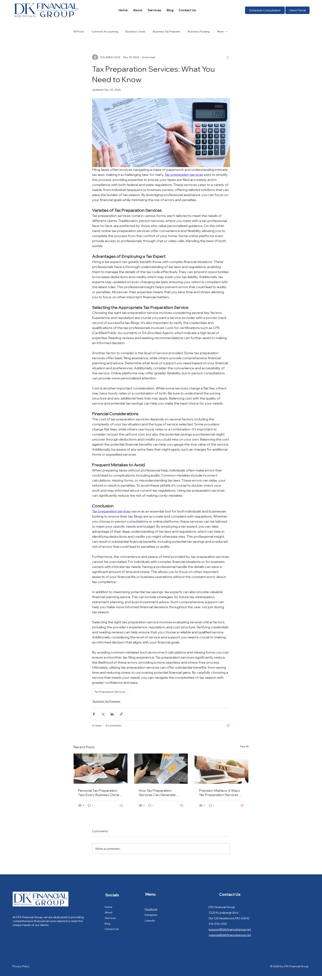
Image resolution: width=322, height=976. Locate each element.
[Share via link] (121, 714)
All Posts (78, 31)
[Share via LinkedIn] (112, 714)
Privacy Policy (20, 966)
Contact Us (112, 929)
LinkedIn (150, 920)
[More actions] (227, 57)
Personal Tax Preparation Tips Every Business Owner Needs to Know (99, 792)
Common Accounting (105, 31)
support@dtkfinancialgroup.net (230, 929)
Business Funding (199, 31)
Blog (107, 923)
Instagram (151, 915)
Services (110, 918)
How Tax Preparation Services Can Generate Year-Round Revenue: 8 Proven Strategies (157, 792)
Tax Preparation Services (110, 691)
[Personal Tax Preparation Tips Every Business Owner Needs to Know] (100, 768)
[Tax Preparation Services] (221, 768)
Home (108, 907)
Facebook (151, 909)
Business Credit (135, 31)
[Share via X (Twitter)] (103, 714)
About (109, 912)
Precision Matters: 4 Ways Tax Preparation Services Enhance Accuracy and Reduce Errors (219, 792)
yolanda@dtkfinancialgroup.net (230, 935)
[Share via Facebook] (94, 714)
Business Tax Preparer (166, 31)
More (220, 31)
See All (244, 746)
